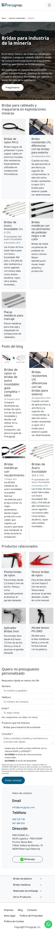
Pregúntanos (13, 87)
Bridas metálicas (22, 884)
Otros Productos (22, 896)
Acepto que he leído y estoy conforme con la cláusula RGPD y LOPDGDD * (25, 750)
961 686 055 (18, 823)
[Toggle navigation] (49, 5)
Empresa (8, 910)
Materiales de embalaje (25, 890)
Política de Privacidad (31, 915)
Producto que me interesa (16, 722)
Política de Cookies (14, 921)
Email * (5, 708)
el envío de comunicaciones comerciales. (23, 756)
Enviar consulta (13, 780)
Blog (20, 910)
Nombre (6, 686)
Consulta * (7, 733)
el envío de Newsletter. (21, 760)
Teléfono (6, 697)
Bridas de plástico (22, 878)
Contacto (32, 910)
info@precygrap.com (23, 807)
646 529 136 (18, 819)
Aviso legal (9, 915)
